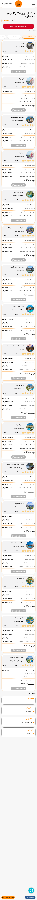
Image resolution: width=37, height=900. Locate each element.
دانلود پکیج (6, 20)
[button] (30, 897)
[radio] (34, 35)
